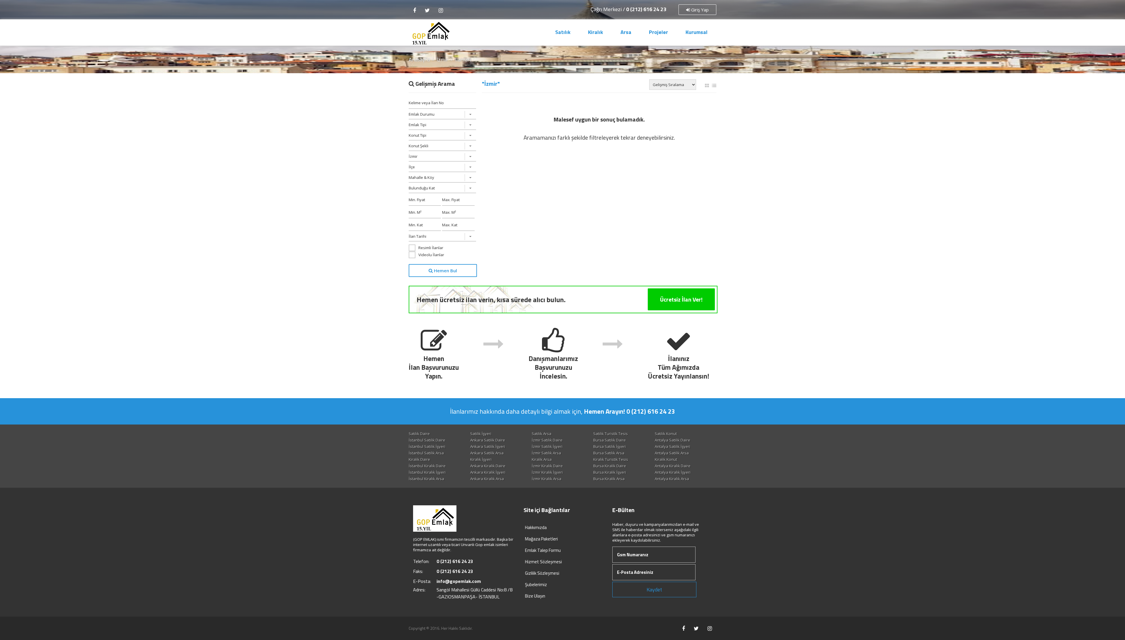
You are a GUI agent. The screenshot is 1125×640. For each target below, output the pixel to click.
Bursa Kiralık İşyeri (609, 472)
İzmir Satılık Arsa (546, 453)
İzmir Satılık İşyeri (547, 446)
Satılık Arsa (541, 433)
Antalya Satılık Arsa (672, 453)
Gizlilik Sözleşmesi (542, 573)
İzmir (442, 60)
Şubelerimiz (536, 584)
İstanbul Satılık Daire (427, 440)
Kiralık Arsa (542, 459)
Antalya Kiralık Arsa (672, 478)
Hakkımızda (536, 527)
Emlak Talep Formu (543, 550)
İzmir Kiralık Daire (547, 465)
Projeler (658, 32)
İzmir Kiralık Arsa (546, 478)
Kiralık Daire (419, 459)
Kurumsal (697, 32)
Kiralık (595, 32)
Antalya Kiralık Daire (673, 465)
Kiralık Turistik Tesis (610, 459)
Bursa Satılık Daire (609, 440)
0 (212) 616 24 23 (646, 9)
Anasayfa (419, 60)
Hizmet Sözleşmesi (543, 561)
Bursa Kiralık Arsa (609, 478)
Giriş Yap (699, 10)
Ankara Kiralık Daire (487, 465)
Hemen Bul (445, 270)
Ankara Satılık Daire (487, 440)
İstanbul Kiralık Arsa (426, 478)
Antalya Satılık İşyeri (672, 446)
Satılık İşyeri (480, 433)
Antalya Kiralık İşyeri (673, 472)
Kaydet (654, 589)
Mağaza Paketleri (541, 538)
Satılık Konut (666, 433)
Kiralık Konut (666, 459)
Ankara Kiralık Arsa (487, 478)
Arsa (626, 32)
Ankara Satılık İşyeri (487, 446)
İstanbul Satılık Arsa (426, 453)
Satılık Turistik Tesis (610, 433)
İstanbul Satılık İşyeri (427, 446)
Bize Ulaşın (535, 596)
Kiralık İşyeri (481, 459)
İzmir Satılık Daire (547, 440)
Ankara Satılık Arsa (487, 453)
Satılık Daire (419, 433)
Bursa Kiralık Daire (609, 465)
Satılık (562, 32)
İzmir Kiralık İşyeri (547, 472)
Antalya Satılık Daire (672, 440)
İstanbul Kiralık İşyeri (427, 472)
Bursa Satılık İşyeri (609, 446)
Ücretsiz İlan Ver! (681, 299)
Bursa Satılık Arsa (608, 453)
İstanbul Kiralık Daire (427, 465)
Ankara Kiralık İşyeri (487, 472)
